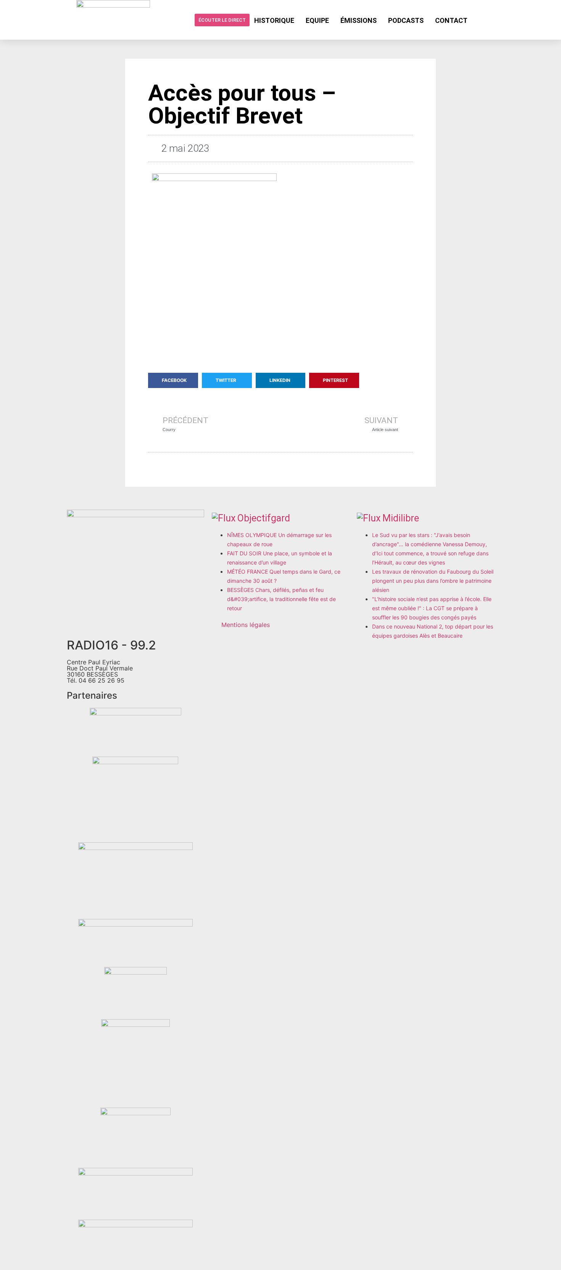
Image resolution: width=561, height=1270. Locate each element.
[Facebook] (479, 20)
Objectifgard (263, 518)
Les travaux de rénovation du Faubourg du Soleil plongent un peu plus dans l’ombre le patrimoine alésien (432, 580)
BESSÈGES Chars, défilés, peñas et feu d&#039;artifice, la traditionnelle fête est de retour (281, 599)
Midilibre (400, 518)
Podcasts (406, 20)
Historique (274, 20)
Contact (451, 20)
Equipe (317, 20)
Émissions (358, 20)
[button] (173, 380)
